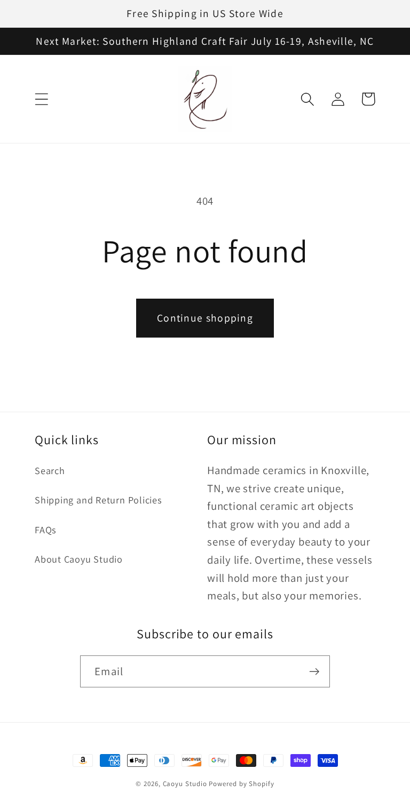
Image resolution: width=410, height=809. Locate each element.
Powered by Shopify (241, 783)
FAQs (46, 529)
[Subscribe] (314, 671)
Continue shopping (205, 318)
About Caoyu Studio (79, 558)
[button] (41, 99)
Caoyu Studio (185, 783)
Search (50, 470)
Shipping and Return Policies (98, 499)
